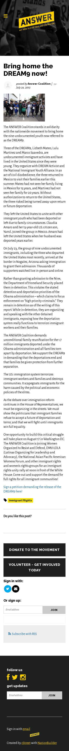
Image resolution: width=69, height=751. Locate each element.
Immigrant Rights (20, 500)
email (26, 729)
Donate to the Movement (34, 550)
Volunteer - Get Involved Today (34, 567)
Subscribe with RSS (24, 634)
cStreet (26, 743)
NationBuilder (47, 743)
